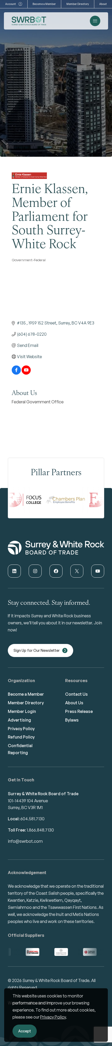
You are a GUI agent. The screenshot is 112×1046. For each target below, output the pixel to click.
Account (10, 3)
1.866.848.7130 (40, 830)
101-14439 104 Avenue (28, 800)
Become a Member (44, 3)
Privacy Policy (53, 1017)
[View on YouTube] (26, 373)
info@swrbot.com (25, 841)
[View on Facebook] (16, 373)
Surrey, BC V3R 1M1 (25, 807)
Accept (24, 1031)
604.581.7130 (32, 818)
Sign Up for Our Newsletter (37, 650)
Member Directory (77, 3)
